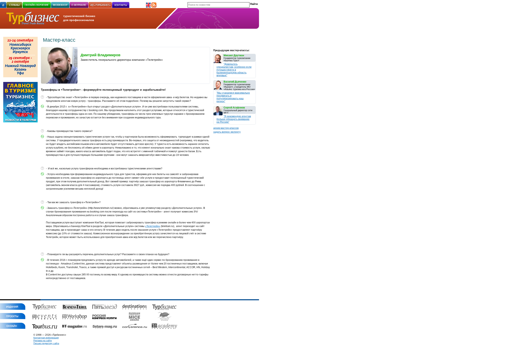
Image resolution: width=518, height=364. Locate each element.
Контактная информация (46, 337)
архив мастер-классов (226, 128)
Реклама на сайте (42, 340)
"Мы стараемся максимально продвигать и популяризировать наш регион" (233, 97)
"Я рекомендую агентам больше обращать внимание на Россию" (234, 119)
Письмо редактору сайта (46, 343)
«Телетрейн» (152, 226)
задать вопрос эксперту (227, 132)
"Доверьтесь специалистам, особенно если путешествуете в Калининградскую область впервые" (234, 70)
